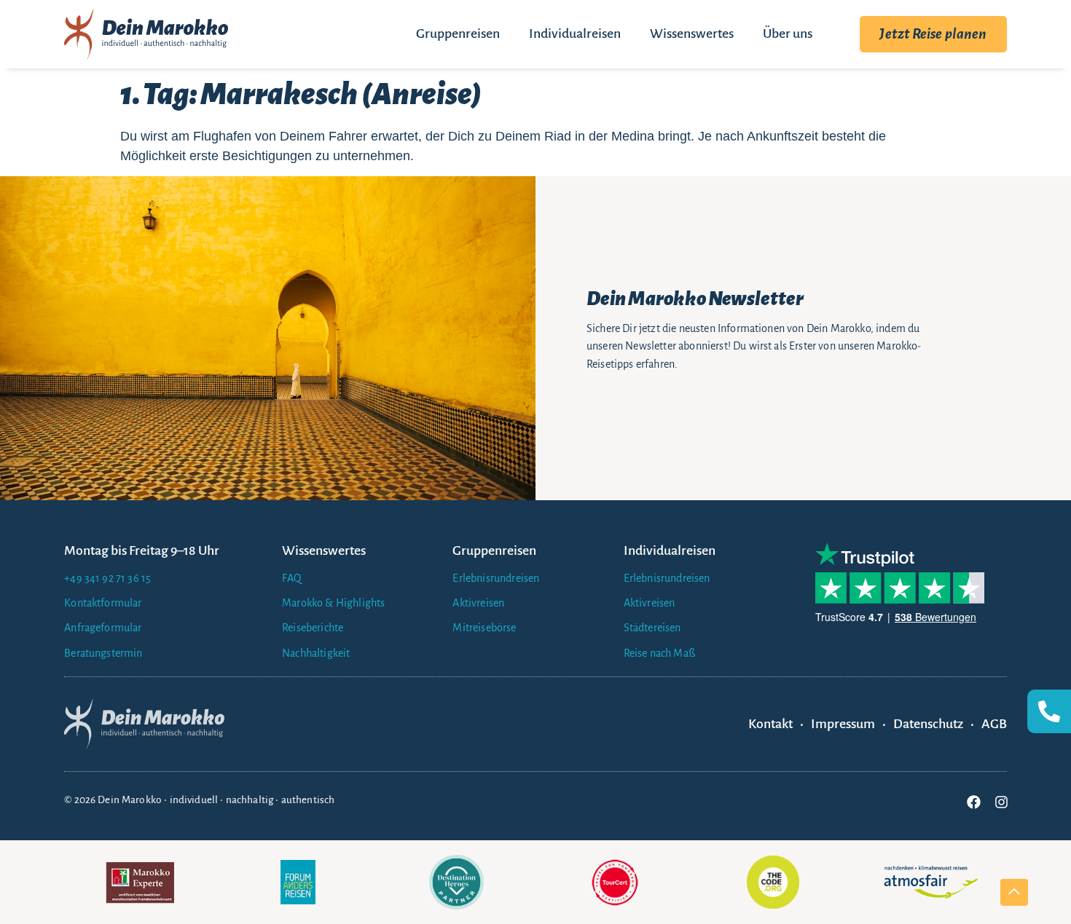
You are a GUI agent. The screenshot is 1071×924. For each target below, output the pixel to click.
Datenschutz (928, 723)
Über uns (787, 33)
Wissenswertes (692, 33)
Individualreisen (575, 33)
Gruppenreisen (458, 33)
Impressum (843, 723)
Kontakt (770, 723)
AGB (994, 723)
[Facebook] (974, 802)
